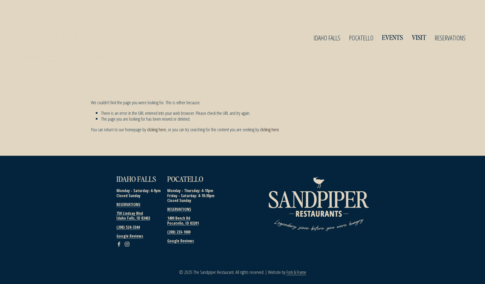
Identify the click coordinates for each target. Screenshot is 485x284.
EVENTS (392, 38)
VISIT (419, 38)
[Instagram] (127, 244)
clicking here (156, 129)
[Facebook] (119, 244)
